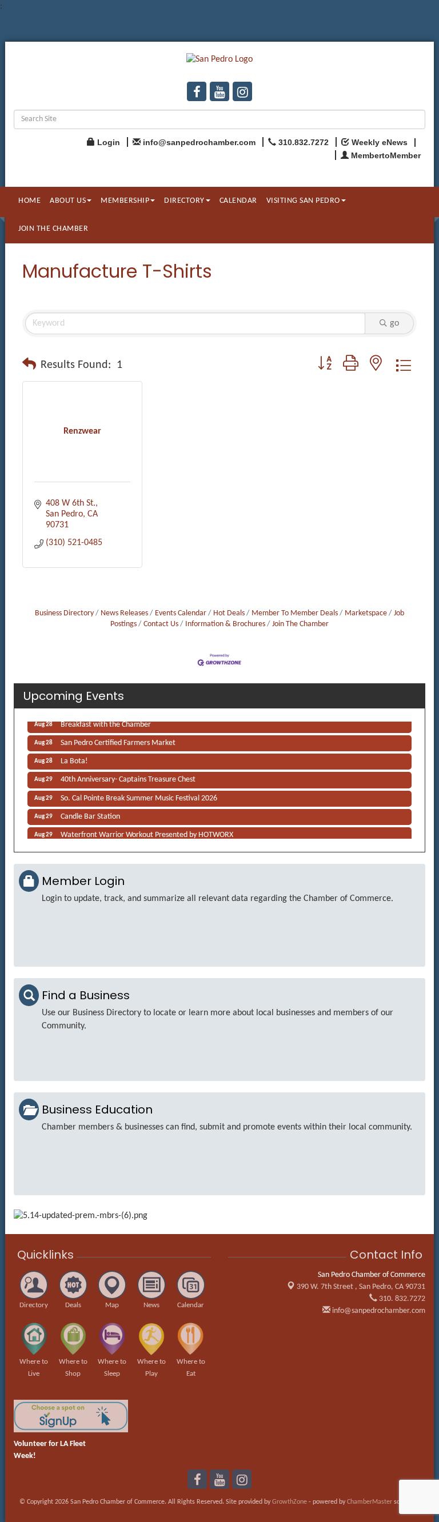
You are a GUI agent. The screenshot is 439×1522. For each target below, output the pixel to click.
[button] (29, 365)
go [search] (394, 323)
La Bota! (74, 758)
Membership (125, 201)
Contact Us (160, 624)
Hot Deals (229, 613)
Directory (184, 201)
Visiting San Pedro (303, 201)
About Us (68, 201)
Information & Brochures (225, 624)
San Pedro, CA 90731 (361, 1287)
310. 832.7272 (401, 1299)
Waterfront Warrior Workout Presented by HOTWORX (147, 832)
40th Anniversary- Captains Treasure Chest (128, 776)
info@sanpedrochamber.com (377, 1311)
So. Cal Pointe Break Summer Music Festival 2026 (139, 795)
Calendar (238, 201)
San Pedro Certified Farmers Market (118, 740)
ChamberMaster (369, 1502)
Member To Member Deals (295, 613)
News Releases (124, 613)
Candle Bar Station (90, 814)
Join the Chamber (53, 229)
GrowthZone (289, 1502)
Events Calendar (180, 613)
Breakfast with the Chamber (106, 722)
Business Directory (64, 613)
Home (29, 201)
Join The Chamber (300, 624)
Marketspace (366, 613)
